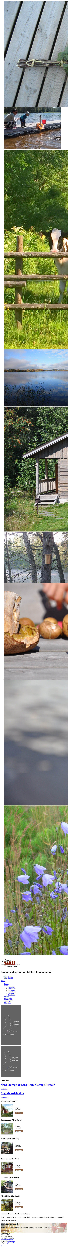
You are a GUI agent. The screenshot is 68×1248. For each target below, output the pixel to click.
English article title (12, 1093)
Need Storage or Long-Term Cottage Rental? (28, 1084)
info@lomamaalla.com (7, 1239)
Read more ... (4, 1089)
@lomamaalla (11, 1241)
